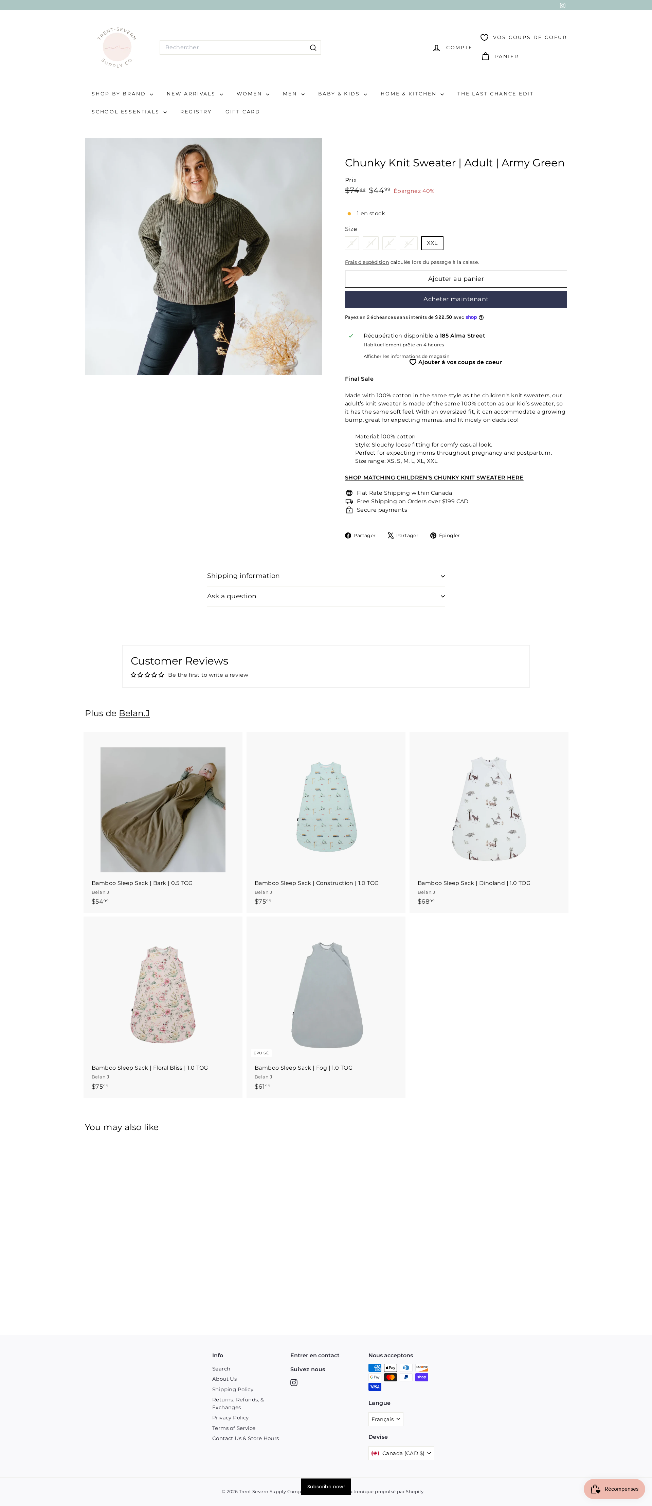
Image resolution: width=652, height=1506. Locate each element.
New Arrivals (192, 94)
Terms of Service (233, 1428)
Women (251, 94)
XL (411, 244)
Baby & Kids (340, 94)
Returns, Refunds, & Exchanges (238, 1403)
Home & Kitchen (410, 94)
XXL (432, 243)
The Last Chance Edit (495, 94)
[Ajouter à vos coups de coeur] (238, 765)
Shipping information (243, 576)
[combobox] (240, 47)
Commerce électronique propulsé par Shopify (369, 1491)
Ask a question (232, 596)
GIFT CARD (242, 112)
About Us (224, 1379)
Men (291, 94)
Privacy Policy (230, 1417)
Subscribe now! (326, 1486)
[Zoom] (203, 256)
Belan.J (134, 713)
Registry (196, 112)
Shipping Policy (232, 1389)
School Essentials (127, 112)
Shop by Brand (120, 94)
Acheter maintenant (455, 299)
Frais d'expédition (367, 262)
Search (221, 1368)
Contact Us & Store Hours (245, 1438)
